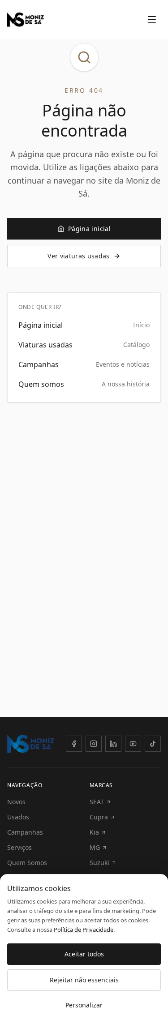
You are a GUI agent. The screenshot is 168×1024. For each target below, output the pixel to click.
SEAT (97, 801)
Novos (16, 801)
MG (95, 847)
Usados (18, 817)
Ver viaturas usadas (78, 256)
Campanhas (25, 832)
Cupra (99, 817)
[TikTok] (153, 744)
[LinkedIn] (113, 744)
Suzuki (99, 862)
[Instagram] (94, 744)
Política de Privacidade (83, 929)
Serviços (19, 847)
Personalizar (84, 1005)
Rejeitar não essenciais (84, 980)
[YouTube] (133, 744)
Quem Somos (27, 862)
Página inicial (89, 228)
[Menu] (152, 20)
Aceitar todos (84, 954)
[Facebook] (74, 744)
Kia (94, 832)
